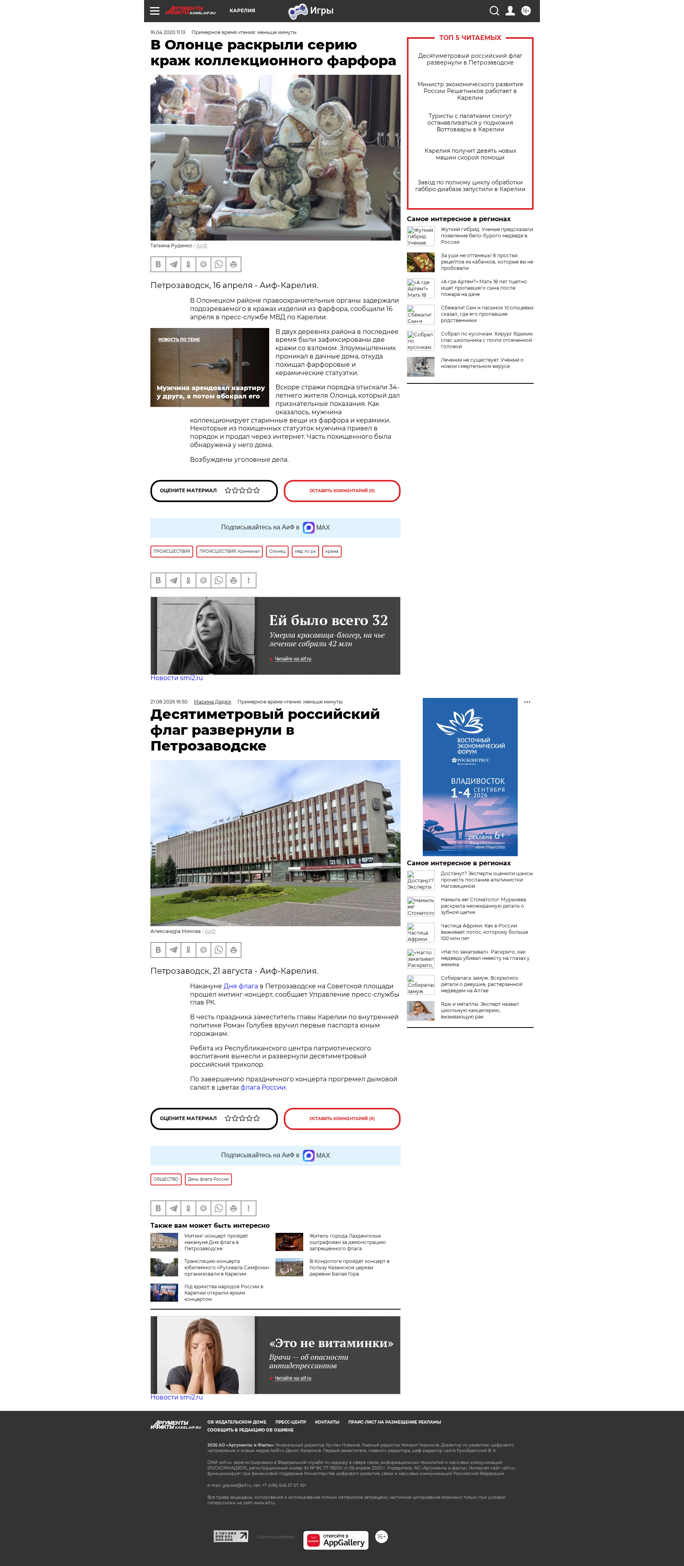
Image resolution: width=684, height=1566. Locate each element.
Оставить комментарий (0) (342, 490)
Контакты (327, 1422)
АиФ (201, 245)
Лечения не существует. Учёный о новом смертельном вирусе (482, 363)
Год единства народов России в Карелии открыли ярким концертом (223, 1293)
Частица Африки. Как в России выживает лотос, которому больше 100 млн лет (484, 932)
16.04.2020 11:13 (167, 32)
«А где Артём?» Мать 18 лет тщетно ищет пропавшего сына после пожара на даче (484, 288)
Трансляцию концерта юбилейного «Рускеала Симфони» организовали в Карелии (227, 1267)
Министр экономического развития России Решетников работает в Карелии (470, 91)
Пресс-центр (291, 1422)
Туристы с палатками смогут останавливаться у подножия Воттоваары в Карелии (470, 123)
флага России (262, 1087)
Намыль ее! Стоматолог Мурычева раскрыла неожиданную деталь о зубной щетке (483, 906)
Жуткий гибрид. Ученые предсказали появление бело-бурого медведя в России (487, 235)
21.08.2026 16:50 (169, 702)
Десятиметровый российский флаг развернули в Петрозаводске (470, 59)
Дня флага (241, 986)
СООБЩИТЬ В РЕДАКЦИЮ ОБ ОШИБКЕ (250, 1430)
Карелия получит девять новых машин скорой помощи (470, 154)
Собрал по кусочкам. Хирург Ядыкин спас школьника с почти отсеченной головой (487, 340)
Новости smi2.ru (176, 678)
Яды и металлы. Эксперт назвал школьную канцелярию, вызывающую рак (480, 1010)
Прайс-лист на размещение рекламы (394, 1422)
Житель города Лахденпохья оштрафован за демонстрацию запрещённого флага (348, 1242)
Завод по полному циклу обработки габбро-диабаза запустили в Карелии (470, 186)
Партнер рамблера (275, 1536)
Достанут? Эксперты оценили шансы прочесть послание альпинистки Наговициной (487, 879)
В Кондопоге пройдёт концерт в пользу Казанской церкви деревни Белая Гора (350, 1267)
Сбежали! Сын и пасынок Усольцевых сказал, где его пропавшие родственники (487, 314)
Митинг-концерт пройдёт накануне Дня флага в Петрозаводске (216, 1242)
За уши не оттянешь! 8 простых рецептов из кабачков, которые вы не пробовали (487, 261)
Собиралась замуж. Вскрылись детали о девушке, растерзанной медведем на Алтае (481, 984)
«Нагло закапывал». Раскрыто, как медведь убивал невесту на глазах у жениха (485, 958)
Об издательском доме (236, 1422)
